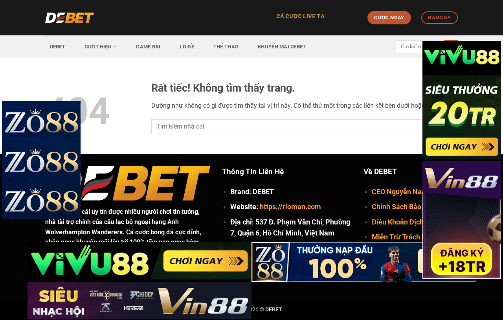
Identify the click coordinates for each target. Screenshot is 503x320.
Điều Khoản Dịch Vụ (403, 222)
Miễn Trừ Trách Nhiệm (407, 237)
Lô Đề (187, 47)
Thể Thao (226, 47)
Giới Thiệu (98, 47)
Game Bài (148, 47)
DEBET (57, 47)
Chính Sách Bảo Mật (403, 206)
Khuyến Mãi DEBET (282, 47)
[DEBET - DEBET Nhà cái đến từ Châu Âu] (84, 18)
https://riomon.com (290, 206)
